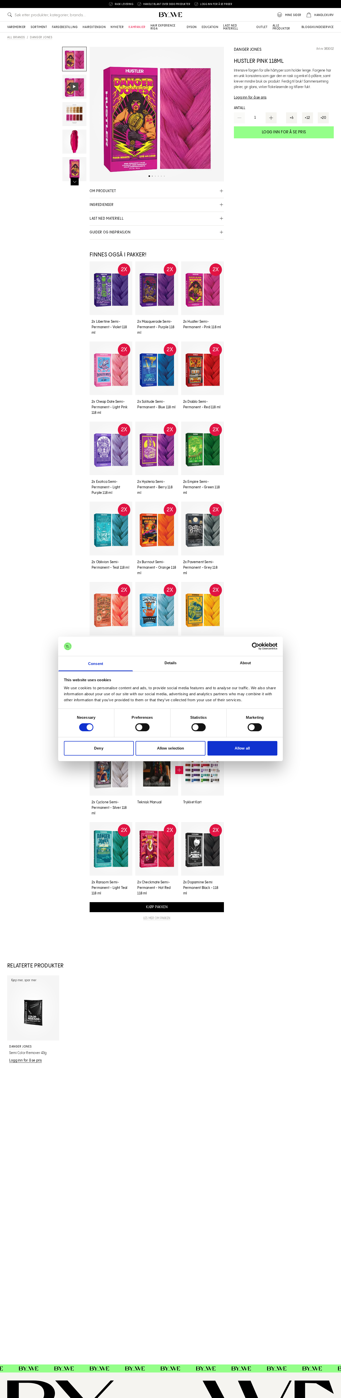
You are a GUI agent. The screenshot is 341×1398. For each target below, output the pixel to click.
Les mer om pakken (156, 918)
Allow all (242, 748)
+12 (307, 118)
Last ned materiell (230, 27)
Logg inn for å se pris (284, 132)
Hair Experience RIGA (163, 27)
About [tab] (245, 663)
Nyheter (117, 27)
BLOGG (307, 27)
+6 (291, 118)
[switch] (142, 727)
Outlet (262, 27)
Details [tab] (171, 663)
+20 (323, 118)
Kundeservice (323, 27)
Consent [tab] (95, 663)
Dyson (192, 27)
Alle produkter (281, 27)
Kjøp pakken (157, 907)
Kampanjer (137, 27)
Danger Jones (41, 37)
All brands (16, 37)
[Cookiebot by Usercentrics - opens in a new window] (255, 646)
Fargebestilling (65, 27)
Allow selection (170, 748)
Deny (98, 748)
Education (210, 27)
